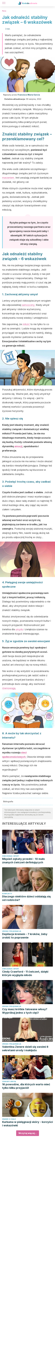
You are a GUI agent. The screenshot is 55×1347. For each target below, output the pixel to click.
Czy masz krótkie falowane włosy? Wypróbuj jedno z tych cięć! (24, 1011)
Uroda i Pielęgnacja (11, 931)
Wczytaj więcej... (27, 1133)
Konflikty (7, 894)
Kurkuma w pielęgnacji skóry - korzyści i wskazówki (27, 1123)
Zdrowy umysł (9, 1081)
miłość (26, 324)
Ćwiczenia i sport (10, 856)
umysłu (19, 629)
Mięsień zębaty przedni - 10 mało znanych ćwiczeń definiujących (23, 860)
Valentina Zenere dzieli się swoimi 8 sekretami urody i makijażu (25, 1048)
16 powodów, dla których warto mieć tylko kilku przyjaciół (26, 1086)
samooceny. (28, 305)
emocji (18, 446)
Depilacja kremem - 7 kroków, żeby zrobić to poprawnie (24, 935)
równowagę (8, 688)
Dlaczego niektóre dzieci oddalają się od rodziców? (26, 898)
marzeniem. (8, 177)
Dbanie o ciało (9, 1119)
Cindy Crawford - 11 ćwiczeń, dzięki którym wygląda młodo (25, 973)
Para (4, 11)
